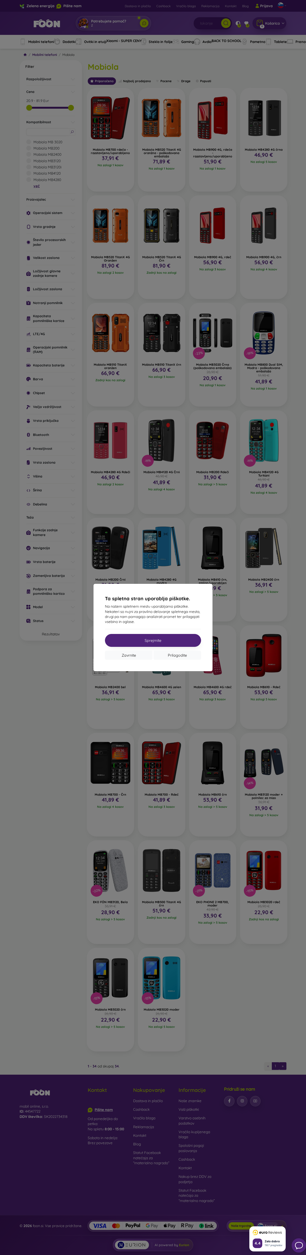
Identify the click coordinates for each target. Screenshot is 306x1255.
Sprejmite (153, 640)
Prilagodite (177, 655)
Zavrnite (129, 655)
